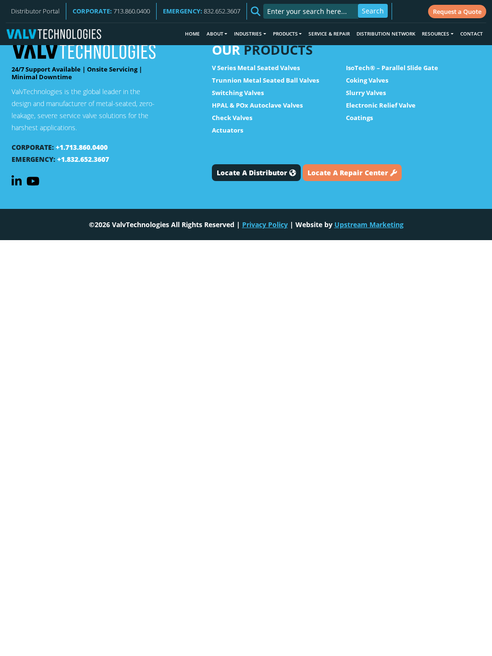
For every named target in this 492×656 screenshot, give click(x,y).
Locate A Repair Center (349, 172)
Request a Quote (457, 11)
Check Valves (232, 117)
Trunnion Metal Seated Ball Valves (265, 80)
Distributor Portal (35, 11)
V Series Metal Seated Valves (256, 67)
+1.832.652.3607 (83, 159)
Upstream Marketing (369, 224)
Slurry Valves (366, 92)
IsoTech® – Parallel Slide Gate (392, 67)
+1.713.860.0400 (82, 147)
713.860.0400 (111, 11)
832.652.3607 (201, 11)
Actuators (227, 130)
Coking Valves (367, 80)
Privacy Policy (265, 224)
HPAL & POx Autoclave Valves (257, 105)
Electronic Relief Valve (381, 105)
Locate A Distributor (253, 172)
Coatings (359, 117)
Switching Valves (238, 92)
